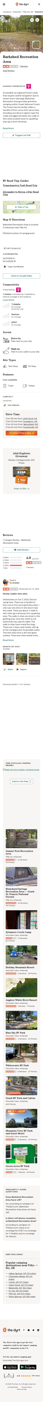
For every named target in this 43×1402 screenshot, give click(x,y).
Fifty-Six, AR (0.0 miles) (19, 1294)
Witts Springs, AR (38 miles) (22, 1297)
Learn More (8, 300)
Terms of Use (21, 1389)
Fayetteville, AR (30, 427)
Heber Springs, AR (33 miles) (22, 1274)
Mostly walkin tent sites (15, 594)
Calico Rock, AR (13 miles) (21, 1285)
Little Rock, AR (30, 418)
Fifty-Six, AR (28, 12)
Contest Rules (13, 1387)
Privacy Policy (27, 1387)
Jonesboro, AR (30, 421)
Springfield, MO (30, 424)
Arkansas (17, 12)
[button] (4, 4)
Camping (7, 12)
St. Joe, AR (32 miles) (19, 1291)
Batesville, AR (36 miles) (20, 1288)
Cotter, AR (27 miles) (19, 1282)
